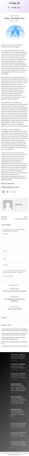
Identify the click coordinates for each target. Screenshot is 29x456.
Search (4, 318)
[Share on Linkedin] (14, 192)
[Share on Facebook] (11, 192)
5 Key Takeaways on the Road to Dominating (14, 300)
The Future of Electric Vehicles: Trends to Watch (14, 346)
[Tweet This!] (7, 192)
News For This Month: (7, 183)
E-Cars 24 (14, 3)
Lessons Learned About (15, 309)
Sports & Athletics (14, 15)
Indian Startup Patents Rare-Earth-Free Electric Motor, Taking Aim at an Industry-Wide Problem (18, 357)
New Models (22, 363)
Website (5, 265)
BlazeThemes (17, 454)
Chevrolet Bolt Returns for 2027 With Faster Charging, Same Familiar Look (18, 376)
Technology (22, 354)
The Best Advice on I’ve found (10, 187)
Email (5, 258)
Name (5, 251)
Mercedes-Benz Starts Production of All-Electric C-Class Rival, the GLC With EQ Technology (18, 367)
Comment (6, 234)
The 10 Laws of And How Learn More (14, 291)
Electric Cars (14, 354)
